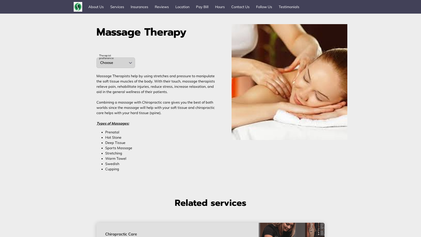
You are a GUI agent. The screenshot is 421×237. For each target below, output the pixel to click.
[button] (115, 62)
